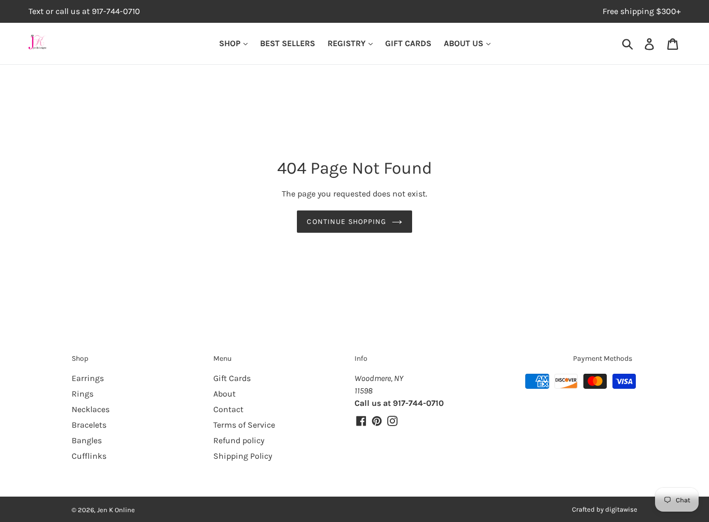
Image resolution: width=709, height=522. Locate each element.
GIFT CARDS (408, 43)
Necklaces (91, 409)
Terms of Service (244, 425)
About (224, 394)
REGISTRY (347, 43)
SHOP (230, 43)
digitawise (621, 509)
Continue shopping (346, 221)
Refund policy (238, 440)
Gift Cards (232, 378)
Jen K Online (116, 510)
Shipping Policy (242, 456)
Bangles (87, 440)
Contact (228, 409)
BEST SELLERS (287, 43)
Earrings (88, 378)
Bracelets (89, 425)
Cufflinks (89, 456)
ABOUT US (464, 43)
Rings (82, 394)
